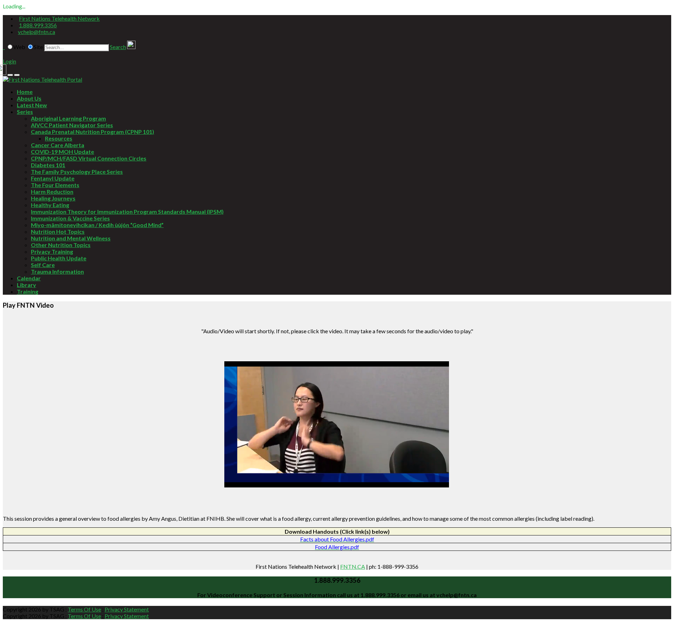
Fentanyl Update (52, 178)
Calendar (29, 278)
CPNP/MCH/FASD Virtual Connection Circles (88, 158)
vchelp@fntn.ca (36, 31)
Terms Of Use (84, 609)
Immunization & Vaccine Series (70, 218)
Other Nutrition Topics (61, 244)
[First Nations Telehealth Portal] (42, 79)
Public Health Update (58, 258)
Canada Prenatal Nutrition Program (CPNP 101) (92, 131)
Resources (58, 138)
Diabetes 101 (48, 165)
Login (9, 61)
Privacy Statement (127, 609)
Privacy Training (52, 251)
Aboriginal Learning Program (68, 118)
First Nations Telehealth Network (59, 18)
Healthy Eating (50, 204)
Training (27, 291)
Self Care (43, 264)
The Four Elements (55, 185)
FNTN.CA (352, 566)
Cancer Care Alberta (57, 145)
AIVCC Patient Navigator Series (72, 125)
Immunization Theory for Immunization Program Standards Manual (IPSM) (127, 211)
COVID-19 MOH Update (62, 151)
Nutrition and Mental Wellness (71, 238)
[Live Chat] (131, 46)
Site (38, 46)
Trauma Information (57, 271)
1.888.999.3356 (38, 25)
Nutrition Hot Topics (58, 231)
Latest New (32, 105)
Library (26, 284)
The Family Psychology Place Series (77, 171)
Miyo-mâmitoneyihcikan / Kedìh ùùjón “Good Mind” (97, 224)
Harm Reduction (52, 191)
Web (19, 46)
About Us (29, 98)
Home (25, 91)
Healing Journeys (53, 198)
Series (25, 111)
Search (118, 46)
